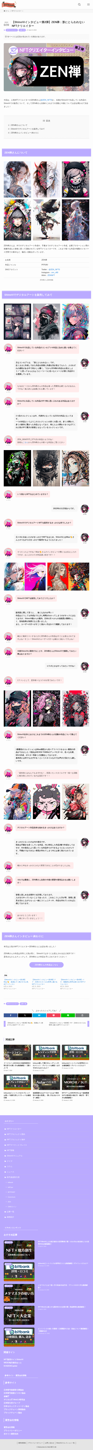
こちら (25, 442)
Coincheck (11, 1197)
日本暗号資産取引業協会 (14, 1390)
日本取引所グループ (12, 1403)
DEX (9, 1202)
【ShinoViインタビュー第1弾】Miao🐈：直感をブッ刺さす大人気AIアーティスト (16, 982)
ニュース (10, 1172)
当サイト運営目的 (11, 1434)
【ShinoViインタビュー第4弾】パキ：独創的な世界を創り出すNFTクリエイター (73, 982)
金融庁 (6, 1396)
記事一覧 (22, 30)
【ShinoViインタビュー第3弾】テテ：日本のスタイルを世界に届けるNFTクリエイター (44, 982)
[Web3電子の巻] (9, 4)
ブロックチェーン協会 (13, 1413)
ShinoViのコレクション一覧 (65, 1443)
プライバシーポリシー (13, 1431)
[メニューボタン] (88, 4)
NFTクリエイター (12, 30)
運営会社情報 (9, 1427)
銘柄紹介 (10, 1217)
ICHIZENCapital (10, 1366)
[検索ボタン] (79, 4)
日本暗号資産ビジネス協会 (15, 1393)
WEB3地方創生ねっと (13, 1363)
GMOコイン (12, 1207)
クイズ (9, 1161)
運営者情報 (22, 1443)
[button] (11, 1015)
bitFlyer (10, 1187)
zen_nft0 (54, 272)
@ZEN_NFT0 (46, 100)
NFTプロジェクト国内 (16, 1134)
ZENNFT (51, 275)
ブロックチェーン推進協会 (15, 1409)
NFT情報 (10, 1150)
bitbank (10, 1182)
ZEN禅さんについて (19, 125)
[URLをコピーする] (82, 1015)
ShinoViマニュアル (14, 1156)
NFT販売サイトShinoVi (13, 1359)
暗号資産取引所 (13, 1177)
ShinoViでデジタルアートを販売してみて (28, 129)
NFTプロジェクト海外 (16, 1140)
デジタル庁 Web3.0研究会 (14, 1400)
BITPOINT (11, 1192)
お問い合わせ (49, 1443)
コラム (9, 1166)
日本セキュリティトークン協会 (16, 1406)
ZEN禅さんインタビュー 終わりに (25, 133)
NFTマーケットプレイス (17, 1145)
